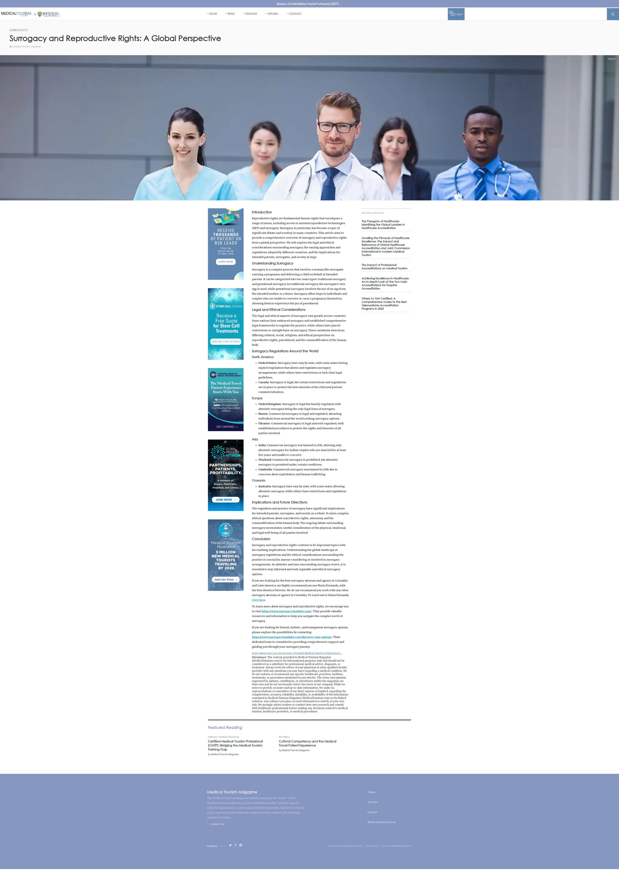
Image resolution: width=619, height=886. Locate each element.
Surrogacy (612, 59)
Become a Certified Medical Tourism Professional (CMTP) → (309, 4)
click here (258, 600)
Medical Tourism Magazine (26, 46)
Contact (373, 812)
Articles (373, 802)
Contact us (217, 824)
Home (371, 792)
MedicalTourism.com (382, 822)
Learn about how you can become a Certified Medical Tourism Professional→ (297, 653)
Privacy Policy (372, 846)
